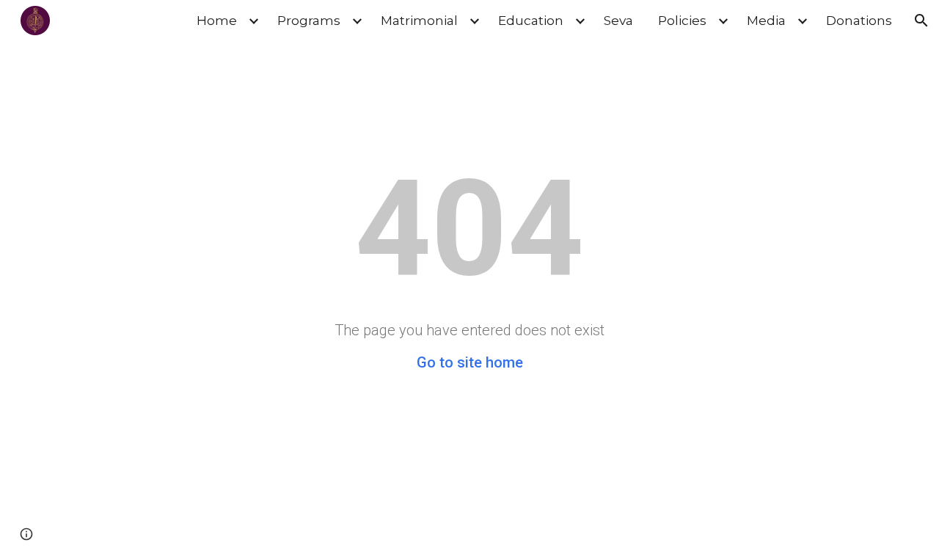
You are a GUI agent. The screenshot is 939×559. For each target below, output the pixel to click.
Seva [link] (618, 20)
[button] (921, 20)
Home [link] (217, 20)
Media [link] (766, 20)
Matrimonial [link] (419, 20)
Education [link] (530, 20)
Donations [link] (859, 20)
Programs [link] (308, 20)
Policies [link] (682, 20)
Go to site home (470, 362)
